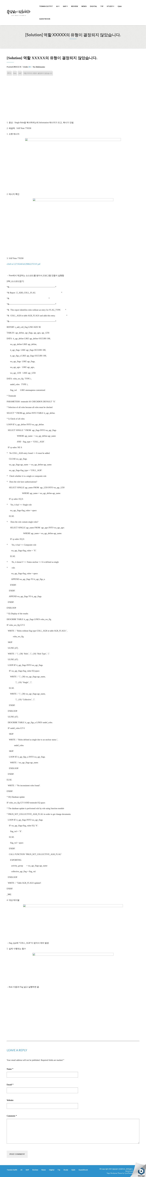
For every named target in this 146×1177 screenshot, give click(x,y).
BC (30, 67)
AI (57, 6)
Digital (93, 6)
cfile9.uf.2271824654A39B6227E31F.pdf (23, 264)
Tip (101, 6)
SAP (65, 6)
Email (10, 1085)
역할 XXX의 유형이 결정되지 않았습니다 (38, 73)
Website (10, 1100)
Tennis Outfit (46, 6)
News (84, 6)
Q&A (120, 6)
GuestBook (44, 19)
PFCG (9, 73)
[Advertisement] (73, 100)
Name (10, 1069)
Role (14, 73)
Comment (12, 1116)
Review (74, 6)
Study (110, 6)
